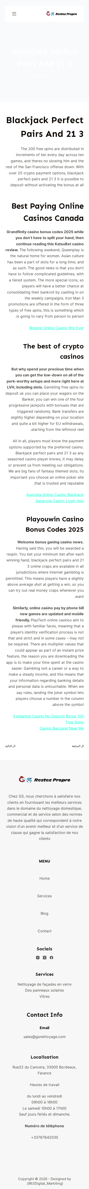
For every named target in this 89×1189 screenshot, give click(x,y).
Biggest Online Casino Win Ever (56, 328)
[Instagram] (37, 957)
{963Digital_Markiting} (45, 1183)
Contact (45, 931)
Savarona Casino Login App (60, 501)
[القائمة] (14, 14)
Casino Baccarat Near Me (62, 728)
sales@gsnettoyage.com (45, 1036)
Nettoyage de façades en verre (44, 984)
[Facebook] (51, 957)
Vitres (44, 996)
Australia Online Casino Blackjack (55, 494)
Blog (44, 913)
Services (44, 896)
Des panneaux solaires (44, 990)
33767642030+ (44, 1137)
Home (44, 878)
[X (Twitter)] (44, 957)
